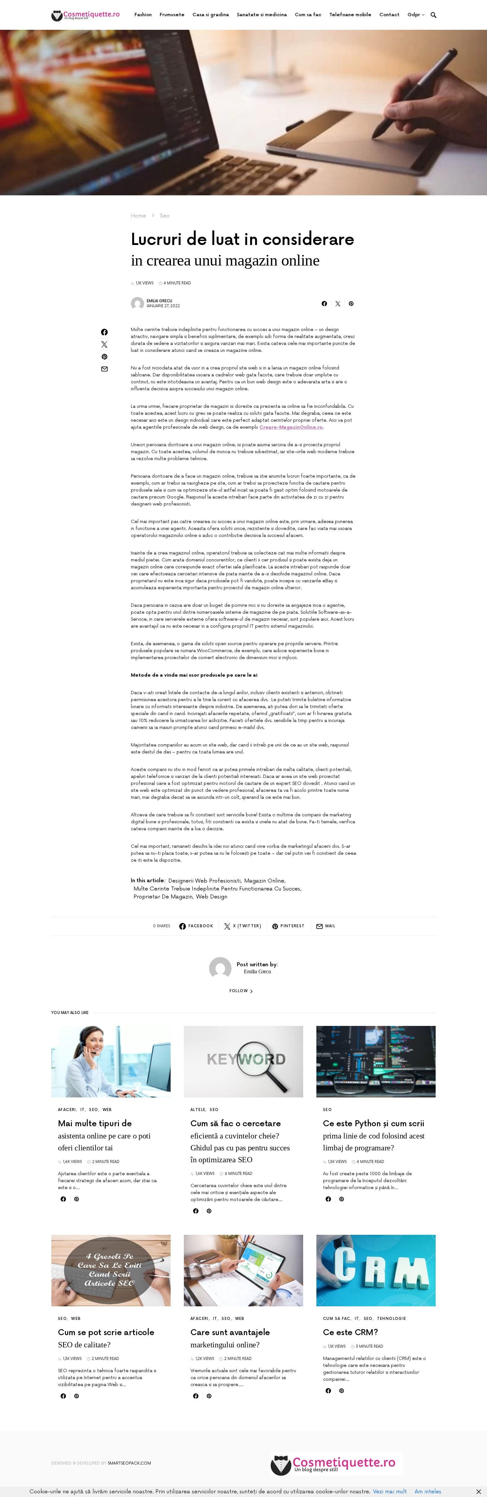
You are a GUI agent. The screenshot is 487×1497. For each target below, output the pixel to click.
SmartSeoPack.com (129, 1463)
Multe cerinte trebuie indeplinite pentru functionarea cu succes (217, 889)
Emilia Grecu (159, 301)
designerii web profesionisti (204, 881)
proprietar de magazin (163, 896)
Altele (197, 1110)
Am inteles (428, 1491)
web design (211, 896)
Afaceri (67, 1110)
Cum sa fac (337, 1319)
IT (83, 1110)
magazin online (264, 881)
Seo (165, 216)
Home (138, 216)
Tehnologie (391, 1319)
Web (107, 1110)
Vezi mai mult (390, 1491)
